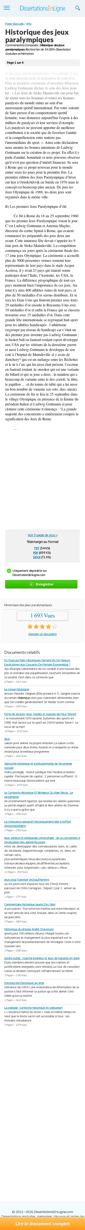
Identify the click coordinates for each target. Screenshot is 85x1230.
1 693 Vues (42, 615)
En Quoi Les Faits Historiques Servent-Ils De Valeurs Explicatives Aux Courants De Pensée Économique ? (37, 662)
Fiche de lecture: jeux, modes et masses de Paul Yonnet (40, 714)
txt (36, 547)
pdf (35, 552)
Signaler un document (42, 634)
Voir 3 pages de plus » (42, 535)
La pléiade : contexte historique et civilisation (33, 1008)
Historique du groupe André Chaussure (29, 929)
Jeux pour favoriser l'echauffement (26, 880)
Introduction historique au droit (24, 983)
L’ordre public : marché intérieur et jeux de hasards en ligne (42, 958)
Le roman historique (16, 689)
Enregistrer (44, 584)
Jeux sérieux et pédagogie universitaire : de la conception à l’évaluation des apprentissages (42, 840)
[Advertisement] (42, 482)
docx (36, 556)
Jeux (7, 739)
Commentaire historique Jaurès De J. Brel (29, 904)
